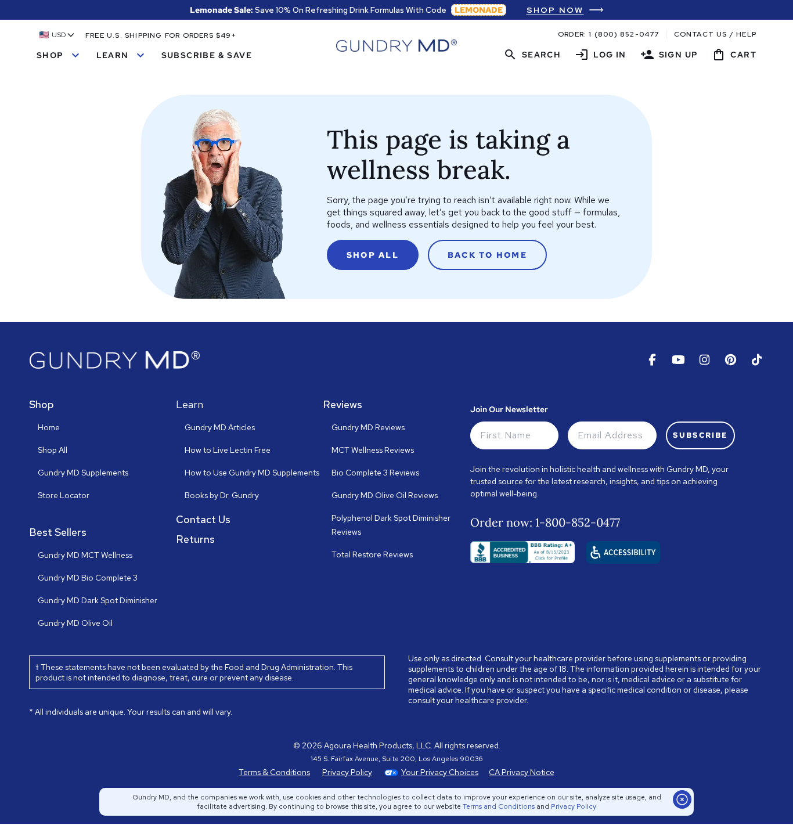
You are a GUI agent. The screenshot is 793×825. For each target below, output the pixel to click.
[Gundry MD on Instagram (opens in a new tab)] (704, 359)
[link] (565, 9)
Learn (121, 55)
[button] (57, 34)
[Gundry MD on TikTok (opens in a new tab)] (756, 359)
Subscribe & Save (206, 55)
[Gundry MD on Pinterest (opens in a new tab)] (730, 359)
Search (532, 55)
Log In (600, 55)
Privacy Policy (573, 806)
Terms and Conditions (499, 806)
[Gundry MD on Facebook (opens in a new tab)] (652, 359)
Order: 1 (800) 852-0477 (608, 34)
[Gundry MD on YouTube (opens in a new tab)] (678, 359)
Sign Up (669, 55)
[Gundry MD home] (396, 45)
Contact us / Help (715, 34)
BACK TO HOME (487, 255)
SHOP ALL (373, 255)
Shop (59, 55)
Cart (734, 55)
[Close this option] (682, 799)
